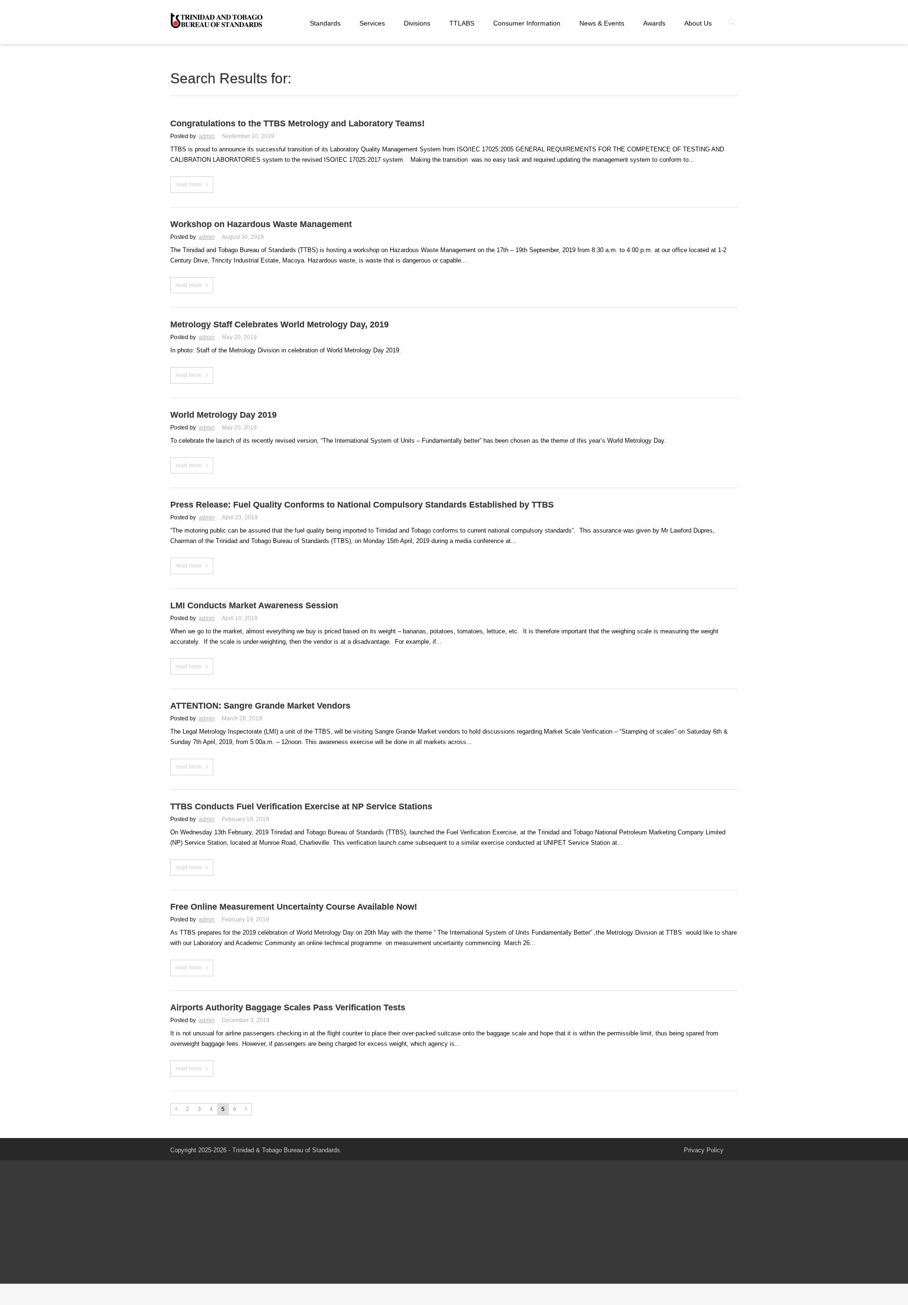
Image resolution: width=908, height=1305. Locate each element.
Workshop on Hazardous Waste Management (261, 224)
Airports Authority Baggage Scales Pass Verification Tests (287, 1007)
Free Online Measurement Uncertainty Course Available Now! (293, 906)
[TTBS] (217, 21)
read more (188, 184)
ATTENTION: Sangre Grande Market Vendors (260, 705)
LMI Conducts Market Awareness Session (254, 605)
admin (207, 136)
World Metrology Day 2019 (223, 415)
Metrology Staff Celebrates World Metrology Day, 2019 (279, 324)
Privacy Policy (704, 1150)
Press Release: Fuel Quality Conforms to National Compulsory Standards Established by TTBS (362, 504)
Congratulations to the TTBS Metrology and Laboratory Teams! (297, 123)
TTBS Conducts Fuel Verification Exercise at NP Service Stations (301, 806)
